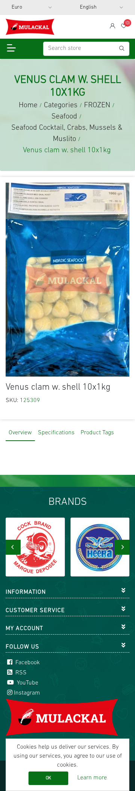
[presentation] (13, 547)
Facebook (27, 663)
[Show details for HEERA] (35, 547)
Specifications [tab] (56, 433)
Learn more (92, 778)
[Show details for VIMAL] (100, 547)
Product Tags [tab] (97, 433)
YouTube (26, 683)
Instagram (27, 693)
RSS (20, 673)
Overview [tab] (20, 433)
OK (48, 778)
